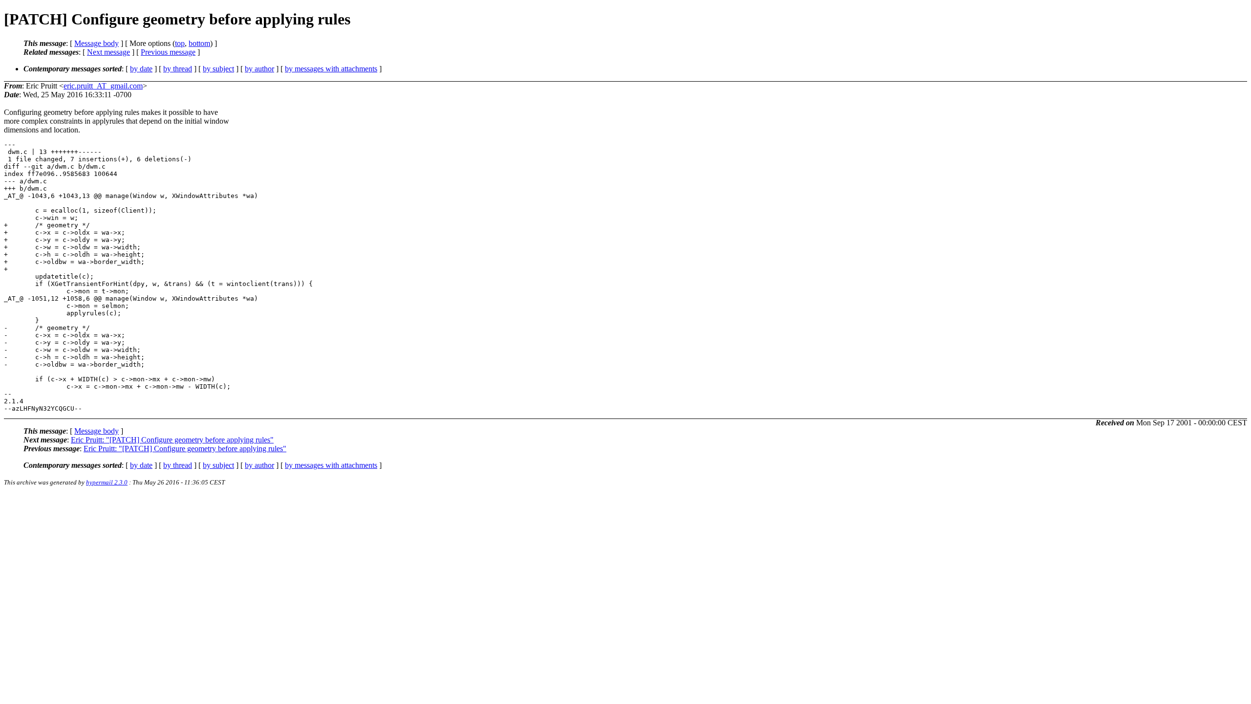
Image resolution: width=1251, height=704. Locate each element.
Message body (96, 43)
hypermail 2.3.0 (107, 482)
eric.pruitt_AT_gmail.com (103, 86)
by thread (177, 69)
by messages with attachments (331, 69)
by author (259, 69)
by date (141, 69)
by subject (218, 69)
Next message (108, 52)
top (180, 43)
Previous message (168, 52)
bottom (199, 43)
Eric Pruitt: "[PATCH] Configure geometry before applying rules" (172, 440)
